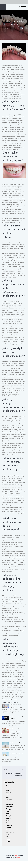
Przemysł (8, 816)
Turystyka (8, 829)
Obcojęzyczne (9, 809)
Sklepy (7, 820)
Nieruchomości (10, 806)
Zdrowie (8, 841)
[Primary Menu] (3, 7)
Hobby (8, 795)
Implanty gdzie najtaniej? (16, 704)
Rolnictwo (8, 818)
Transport (8, 827)
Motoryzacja (9, 804)
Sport (7, 823)
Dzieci (7, 790)
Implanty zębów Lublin (15, 742)
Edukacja (8, 792)
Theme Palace (19, 857)
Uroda (7, 834)
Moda (7, 802)
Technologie (9, 825)
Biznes (7, 785)
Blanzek (22, 7)
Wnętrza (8, 839)
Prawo (7, 813)
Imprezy (8, 797)
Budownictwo (9, 788)
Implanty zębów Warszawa (16, 728)
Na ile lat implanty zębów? (16, 753)
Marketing (9, 799)
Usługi (7, 836)
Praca (7, 811)
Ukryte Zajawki (10, 832)
